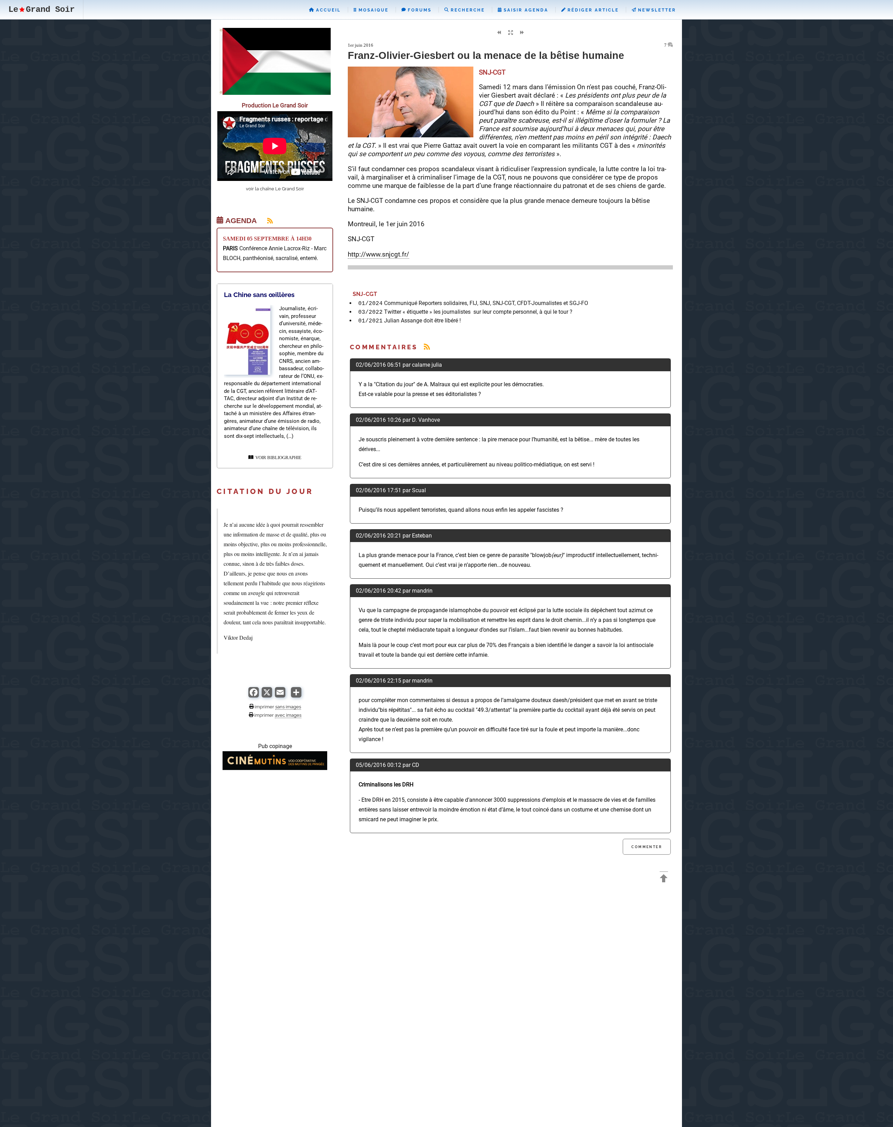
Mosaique (373, 10)
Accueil (327, 10)
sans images (288, 706)
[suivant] (521, 33)
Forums (419, 10)
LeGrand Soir (41, 9)
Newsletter (656, 10)
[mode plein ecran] (510, 33)
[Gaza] (275, 93)
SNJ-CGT (363, 294)
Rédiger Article (592, 10)
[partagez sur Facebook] (253, 695)
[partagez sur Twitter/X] (267, 695)
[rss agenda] (266, 220)
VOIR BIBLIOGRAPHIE (277, 457)
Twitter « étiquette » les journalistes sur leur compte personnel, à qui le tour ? (478, 312)
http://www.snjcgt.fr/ (378, 254)
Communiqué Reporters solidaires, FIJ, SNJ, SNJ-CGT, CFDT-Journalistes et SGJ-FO (486, 303)
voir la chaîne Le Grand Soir (275, 188)
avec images (288, 715)
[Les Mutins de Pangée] (275, 768)
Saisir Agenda (525, 10)
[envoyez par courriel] (280, 695)
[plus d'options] (296, 695)
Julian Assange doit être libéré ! (422, 320)
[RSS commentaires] (427, 347)
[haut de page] (664, 879)
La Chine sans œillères (259, 294)
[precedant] (498, 33)
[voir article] (247, 373)
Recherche (467, 10)
